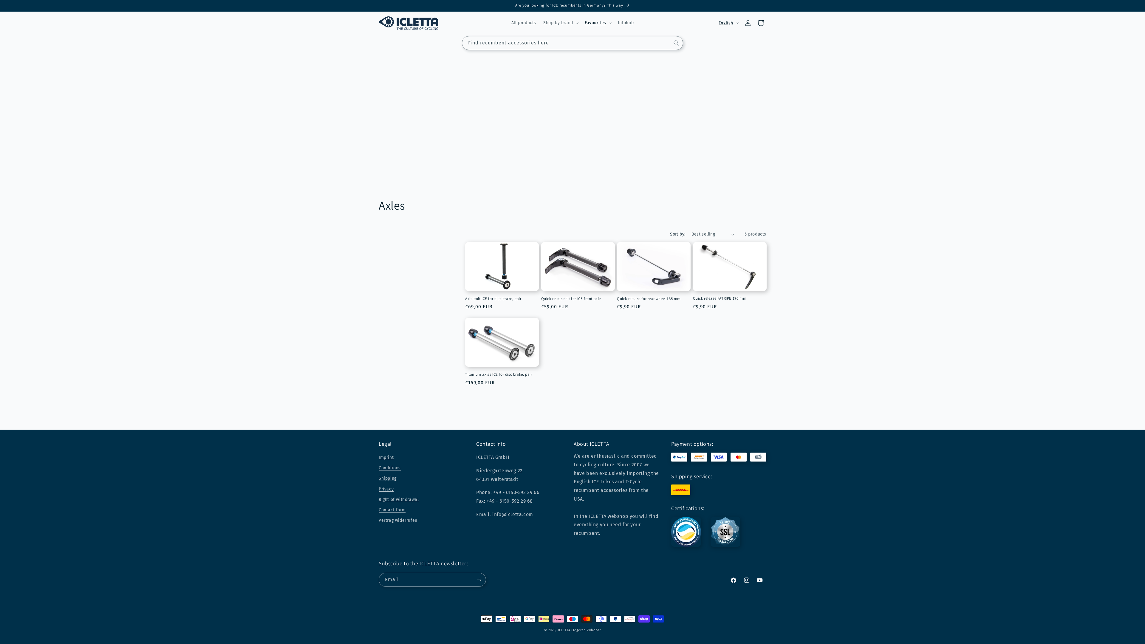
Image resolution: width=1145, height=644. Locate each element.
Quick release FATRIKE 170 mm (720, 298)
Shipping (388, 478)
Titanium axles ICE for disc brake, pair (498, 374)
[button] (560, 23)
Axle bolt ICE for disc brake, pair (493, 298)
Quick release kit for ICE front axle (571, 298)
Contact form (392, 510)
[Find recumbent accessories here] (676, 42)
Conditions (390, 467)
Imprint (386, 457)
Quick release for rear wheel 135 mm (649, 298)
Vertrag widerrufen (398, 520)
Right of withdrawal (399, 499)
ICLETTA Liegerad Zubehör (579, 630)
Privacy (386, 489)
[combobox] (572, 43)
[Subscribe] (479, 580)
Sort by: (677, 234)
